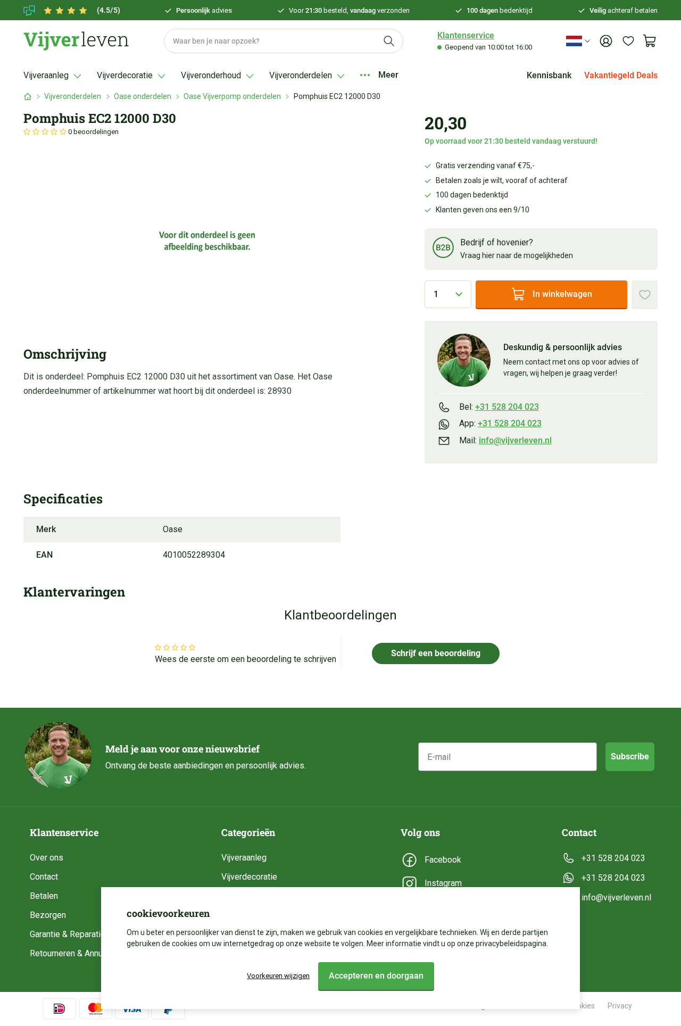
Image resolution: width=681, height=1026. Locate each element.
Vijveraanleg (244, 858)
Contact (44, 877)
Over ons (46, 858)
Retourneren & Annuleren (75, 953)
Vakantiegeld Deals (621, 75)
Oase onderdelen (142, 96)
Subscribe (630, 756)
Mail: (505, 440)
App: (500, 423)
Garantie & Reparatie (67, 934)
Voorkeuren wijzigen (278, 976)
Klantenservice (465, 35)
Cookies (581, 1006)
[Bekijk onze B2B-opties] (443, 249)
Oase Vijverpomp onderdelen (232, 96)
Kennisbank (549, 75)
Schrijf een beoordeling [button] (435, 653)
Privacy (620, 1006)
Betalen (44, 896)
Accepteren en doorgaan (376, 976)
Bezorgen (48, 915)
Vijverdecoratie (249, 877)
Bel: (499, 407)
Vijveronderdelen (72, 96)
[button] (45, 132)
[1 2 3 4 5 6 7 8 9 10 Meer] (448, 294)
